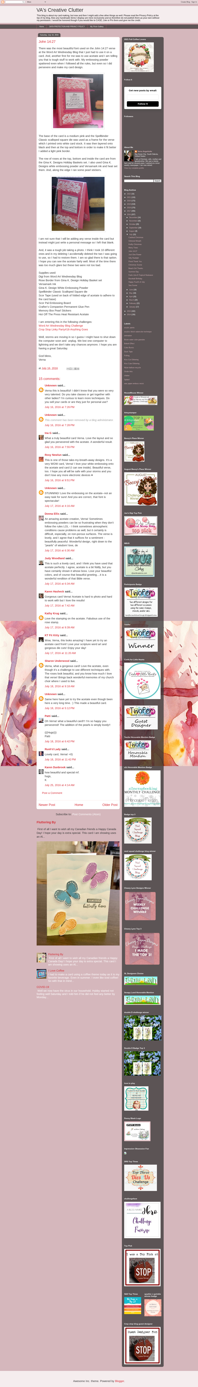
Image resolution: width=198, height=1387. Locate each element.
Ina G (48, 433)
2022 (129, 194)
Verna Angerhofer (145, 151)
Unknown (51, 385)
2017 (129, 211)
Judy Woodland (55, 558)
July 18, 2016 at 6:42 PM (59, 741)
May (131, 293)
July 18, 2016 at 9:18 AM (59, 686)
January (132, 307)
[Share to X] (73, 368)
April (131, 297)
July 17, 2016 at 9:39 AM (59, 627)
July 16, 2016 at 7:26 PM (59, 407)
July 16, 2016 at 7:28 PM (59, 425)
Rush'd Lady (53, 749)
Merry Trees (133, 248)
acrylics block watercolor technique (138, 332)
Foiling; (127, 356)
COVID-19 (43, 986)
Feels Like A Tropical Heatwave (140, 275)
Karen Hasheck (54, 591)
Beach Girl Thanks (135, 268)
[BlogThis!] (70, 368)
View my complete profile (134, 168)
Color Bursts (129, 348)
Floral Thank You (135, 261)
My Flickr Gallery (97, 27)
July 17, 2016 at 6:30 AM (59, 550)
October (132, 224)
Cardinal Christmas (135, 237)
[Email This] (68, 368)
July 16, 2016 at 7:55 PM (59, 447)
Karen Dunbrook (55, 767)
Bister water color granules (134, 340)
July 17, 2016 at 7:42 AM (59, 605)
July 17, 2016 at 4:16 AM (59, 505)
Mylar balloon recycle (132, 368)
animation (128, 336)
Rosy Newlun (53, 454)
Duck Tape (128, 352)
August (132, 231)
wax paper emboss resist (134, 383)
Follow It (143, 104)
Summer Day (133, 272)
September (133, 228)
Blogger (119, 1381)
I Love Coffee (56, 970)
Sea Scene (132, 285)
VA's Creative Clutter (60, 10)
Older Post (110, 805)
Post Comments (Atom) (86, 814)
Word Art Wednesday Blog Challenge (61, 325)
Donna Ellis (52, 513)
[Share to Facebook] (75, 368)
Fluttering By (46, 822)
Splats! (127, 380)
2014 (129, 315)
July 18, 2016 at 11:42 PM (60, 759)
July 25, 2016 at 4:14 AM (59, 785)
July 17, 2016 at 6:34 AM (59, 583)
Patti (48, 715)
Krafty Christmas (135, 244)
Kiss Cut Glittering (131, 360)
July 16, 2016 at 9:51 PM (59, 480)
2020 (129, 201)
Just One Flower (134, 255)
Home (41, 27)
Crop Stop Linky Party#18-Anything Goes (63, 329)
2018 (129, 208)
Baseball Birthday (135, 279)
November (133, 221)
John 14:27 (132, 251)
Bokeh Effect (129, 344)
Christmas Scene (135, 265)
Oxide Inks (128, 371)
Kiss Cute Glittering (131, 364)
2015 (129, 311)
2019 (129, 204)
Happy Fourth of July (136, 282)
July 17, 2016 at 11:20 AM (60, 653)
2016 (129, 214)
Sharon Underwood (57, 660)
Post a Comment (52, 792)
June (131, 290)
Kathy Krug (52, 613)
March (132, 300)
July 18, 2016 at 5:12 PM (59, 708)
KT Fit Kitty (52, 635)
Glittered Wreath (134, 241)
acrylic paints (129, 328)
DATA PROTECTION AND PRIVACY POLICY (67, 27)
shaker (126, 376)
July (131, 234)
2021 (129, 197)
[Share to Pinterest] (78, 368)
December (133, 217)
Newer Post (47, 805)
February (133, 303)
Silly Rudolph (133, 258)
